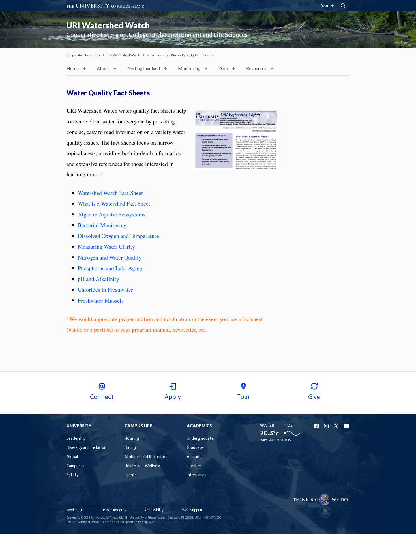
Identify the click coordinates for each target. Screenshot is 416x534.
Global (72, 457)
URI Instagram (327, 426)
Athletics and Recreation (147, 457)
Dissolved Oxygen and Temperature (118, 236)
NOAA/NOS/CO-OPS (279, 440)
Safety (72, 475)
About (103, 68)
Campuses (75, 466)
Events (130, 475)
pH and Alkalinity (98, 279)
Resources (155, 55)
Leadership (76, 439)
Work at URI (76, 510)
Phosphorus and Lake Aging (110, 268)
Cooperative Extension (83, 55)
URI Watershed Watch (108, 25)
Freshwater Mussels (101, 300)
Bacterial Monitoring (102, 225)
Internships (196, 475)
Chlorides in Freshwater (105, 289)
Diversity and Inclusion (86, 448)
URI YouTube (346, 426)
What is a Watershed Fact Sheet (114, 203)
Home (73, 68)
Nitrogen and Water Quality (109, 257)
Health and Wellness (143, 466)
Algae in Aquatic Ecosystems (111, 214)
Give (314, 397)
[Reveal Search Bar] (342, 5)
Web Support (192, 510)
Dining (130, 448)
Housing (132, 439)
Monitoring (189, 68)
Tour (243, 397)
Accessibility (154, 510)
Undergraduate (200, 439)
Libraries (194, 466)
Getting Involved (143, 68)
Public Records (114, 510)
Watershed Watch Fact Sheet (111, 193)
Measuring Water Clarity (106, 246)
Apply (172, 397)
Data (223, 68)
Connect (102, 397)
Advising (194, 457)
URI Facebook (317, 426)
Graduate (195, 448)
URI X (337, 426)
